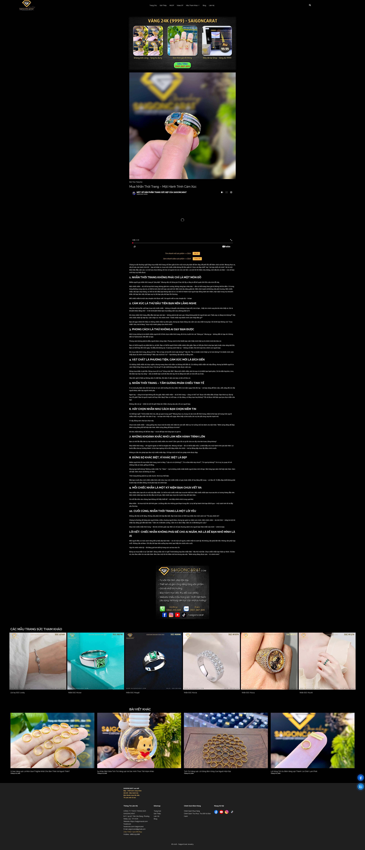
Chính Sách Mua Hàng (192, 811)
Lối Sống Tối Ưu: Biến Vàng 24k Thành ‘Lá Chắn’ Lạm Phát (294, 771)
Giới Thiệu (163, 5)
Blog (204, 5)
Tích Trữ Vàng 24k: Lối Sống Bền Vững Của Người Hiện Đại (207, 771)
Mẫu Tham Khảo (192, 5)
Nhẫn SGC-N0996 (132, 693)
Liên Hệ (211, 5)
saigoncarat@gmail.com (137, 829)
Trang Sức (157, 811)
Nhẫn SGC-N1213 (248, 693)
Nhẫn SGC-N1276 (306, 693)
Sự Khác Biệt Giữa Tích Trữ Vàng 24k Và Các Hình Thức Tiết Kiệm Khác (125, 771)
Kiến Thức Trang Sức (135, 182)
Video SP (180, 5)
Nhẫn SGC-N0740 (74, 693)
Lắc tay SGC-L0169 (17, 693)
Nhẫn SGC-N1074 (190, 693)
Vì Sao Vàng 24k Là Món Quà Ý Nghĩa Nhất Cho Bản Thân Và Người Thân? (40, 771)
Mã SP (171, 5)
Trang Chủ (153, 5)
